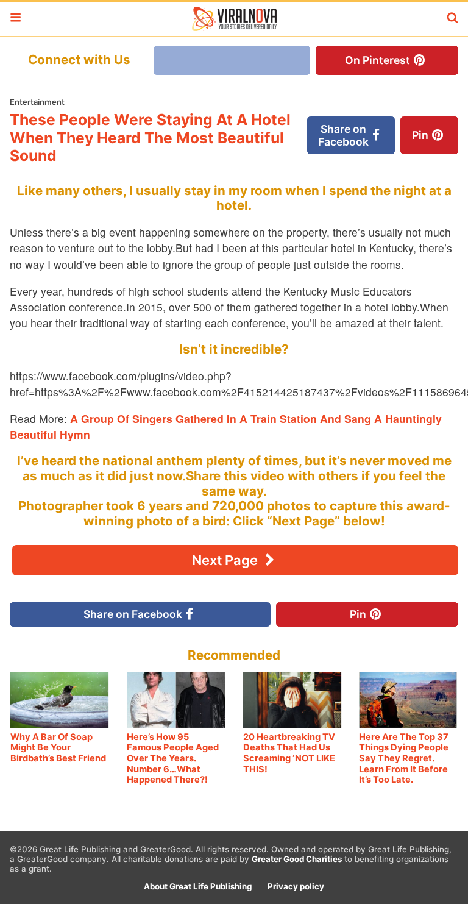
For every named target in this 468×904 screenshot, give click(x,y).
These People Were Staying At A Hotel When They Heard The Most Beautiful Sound (150, 137)
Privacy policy (296, 886)
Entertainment (37, 102)
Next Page (226, 560)
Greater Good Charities (297, 859)
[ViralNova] (234, 19)
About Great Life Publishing (198, 886)
